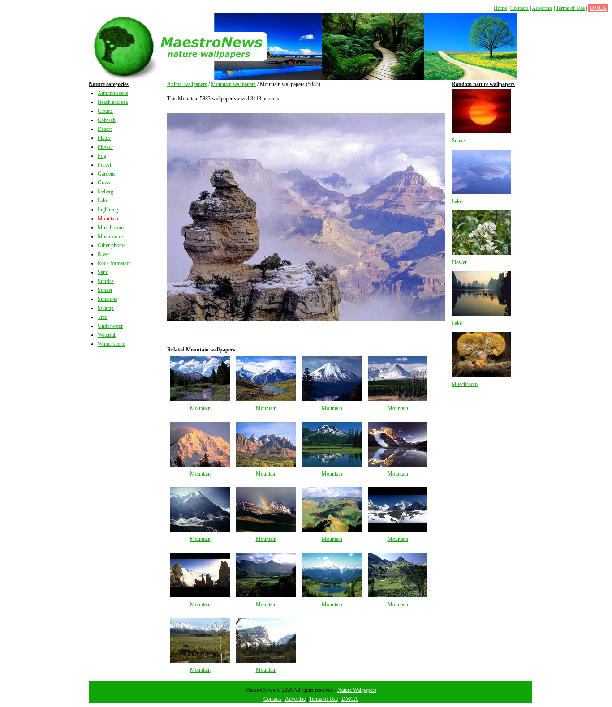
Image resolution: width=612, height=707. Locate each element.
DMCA (598, 8)
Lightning (108, 209)
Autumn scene (113, 93)
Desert (105, 129)
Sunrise (106, 281)
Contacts (519, 8)
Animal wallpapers (187, 84)
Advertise (542, 8)
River (103, 254)
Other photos (111, 245)
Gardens (107, 174)
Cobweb (107, 120)
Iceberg (105, 192)
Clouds (105, 111)
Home (500, 8)
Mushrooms (111, 236)
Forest (104, 165)
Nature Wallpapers (356, 690)
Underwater (110, 326)
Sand (103, 272)
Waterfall (107, 335)
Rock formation (114, 263)
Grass (104, 183)
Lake (103, 200)
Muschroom (111, 227)
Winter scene (111, 344)
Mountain (108, 218)
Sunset (105, 290)
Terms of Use (570, 8)
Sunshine (107, 299)
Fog (102, 156)
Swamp (106, 308)
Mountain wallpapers (233, 84)
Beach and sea (113, 102)
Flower (105, 147)
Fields (104, 138)
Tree (102, 317)
